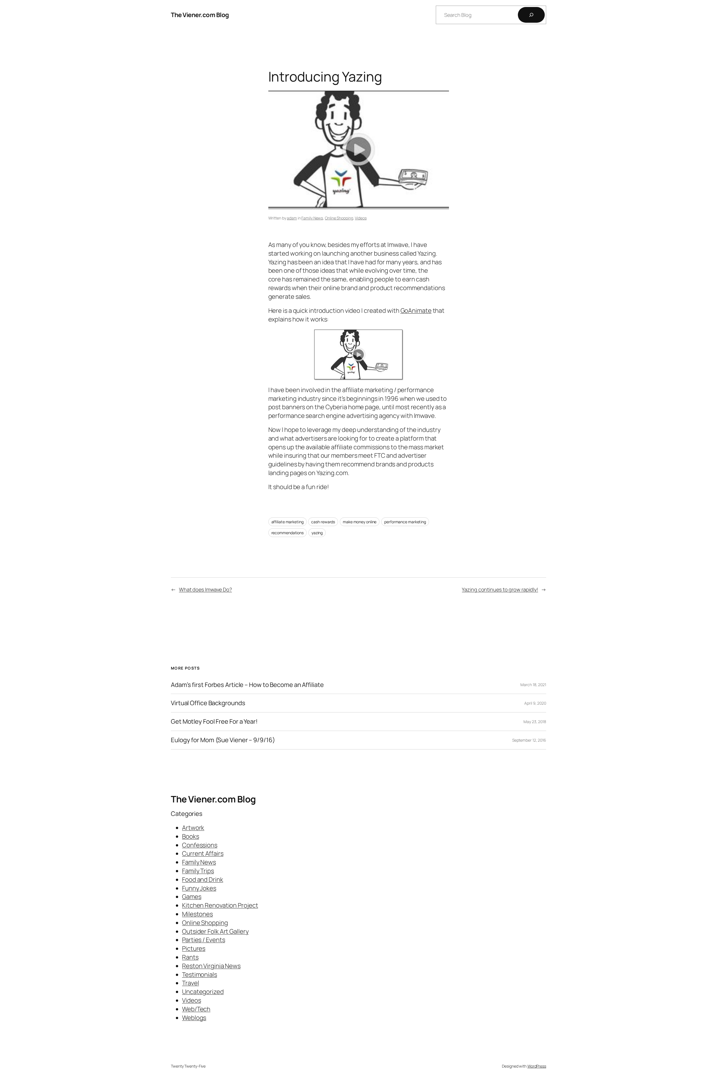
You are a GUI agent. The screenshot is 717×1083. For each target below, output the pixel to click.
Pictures (193, 948)
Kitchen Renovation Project (220, 905)
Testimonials (199, 974)
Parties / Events (203, 940)
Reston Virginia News (211, 966)
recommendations (287, 532)
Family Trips (198, 871)
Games (191, 896)
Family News (312, 218)
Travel (190, 983)
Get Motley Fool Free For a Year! (214, 721)
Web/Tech (196, 1009)
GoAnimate (416, 310)
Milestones (197, 914)
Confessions (199, 845)
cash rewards (323, 521)
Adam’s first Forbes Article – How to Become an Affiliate (247, 684)
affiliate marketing (287, 521)
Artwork (193, 827)
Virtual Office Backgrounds (208, 703)
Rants (190, 957)
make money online (359, 521)
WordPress (536, 1066)
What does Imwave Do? (205, 589)
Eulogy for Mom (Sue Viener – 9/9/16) (223, 740)
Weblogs (194, 1017)
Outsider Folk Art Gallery (215, 931)
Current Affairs (203, 853)
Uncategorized (203, 991)
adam (292, 218)
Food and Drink (202, 879)
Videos (360, 218)
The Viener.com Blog (200, 15)
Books (190, 836)
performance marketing (405, 521)
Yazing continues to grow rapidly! (500, 589)
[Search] (531, 15)
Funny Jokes (199, 888)
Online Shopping (339, 218)
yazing (317, 532)
